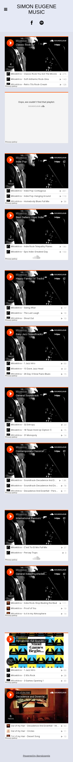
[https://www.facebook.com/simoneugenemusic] (32, 23)
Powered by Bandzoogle (36, 755)
